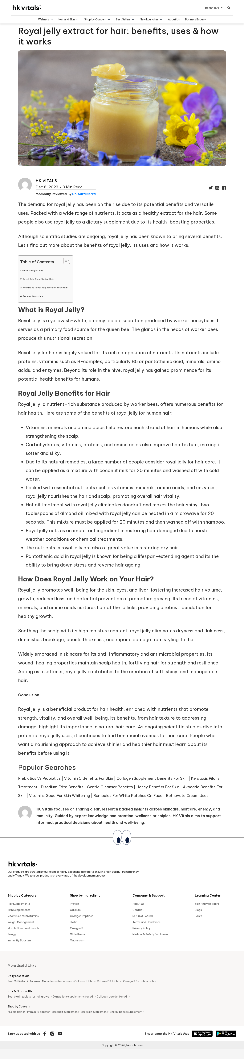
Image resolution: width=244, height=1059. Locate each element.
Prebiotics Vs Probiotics (39, 778)
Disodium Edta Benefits (62, 787)
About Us (174, 19)
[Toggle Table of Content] (64, 260)
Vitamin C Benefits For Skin (88, 778)
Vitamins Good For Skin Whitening (60, 795)
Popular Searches (33, 296)
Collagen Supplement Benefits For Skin (152, 778)
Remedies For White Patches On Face (127, 795)
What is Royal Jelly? (33, 270)
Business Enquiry (195, 19)
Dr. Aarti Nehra (84, 194)
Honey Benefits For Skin (157, 787)
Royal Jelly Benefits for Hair (39, 279)
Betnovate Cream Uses (187, 795)
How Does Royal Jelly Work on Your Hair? (46, 287)
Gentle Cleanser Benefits (110, 787)
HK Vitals (46, 180)
